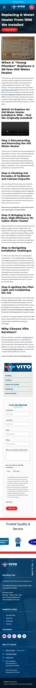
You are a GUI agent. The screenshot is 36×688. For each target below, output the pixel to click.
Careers (9, 624)
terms (8, 497)
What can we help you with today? (16, 450)
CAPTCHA (9, 502)
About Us (9, 618)
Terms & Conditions (10, 684)
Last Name (9, 420)
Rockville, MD (11, 581)
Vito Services (27, 337)
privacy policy (15, 497)
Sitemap (29, 684)
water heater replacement (9, 90)
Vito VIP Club (10, 615)
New (8, 471)
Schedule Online (11, 654)
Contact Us (9, 657)
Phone (8, 440)
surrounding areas (26, 581)
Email (7, 430)
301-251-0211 (10, 650)
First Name (9, 410)
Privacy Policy (21, 684)
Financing (9, 621)
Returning (16, 471)
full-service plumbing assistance (13, 349)
